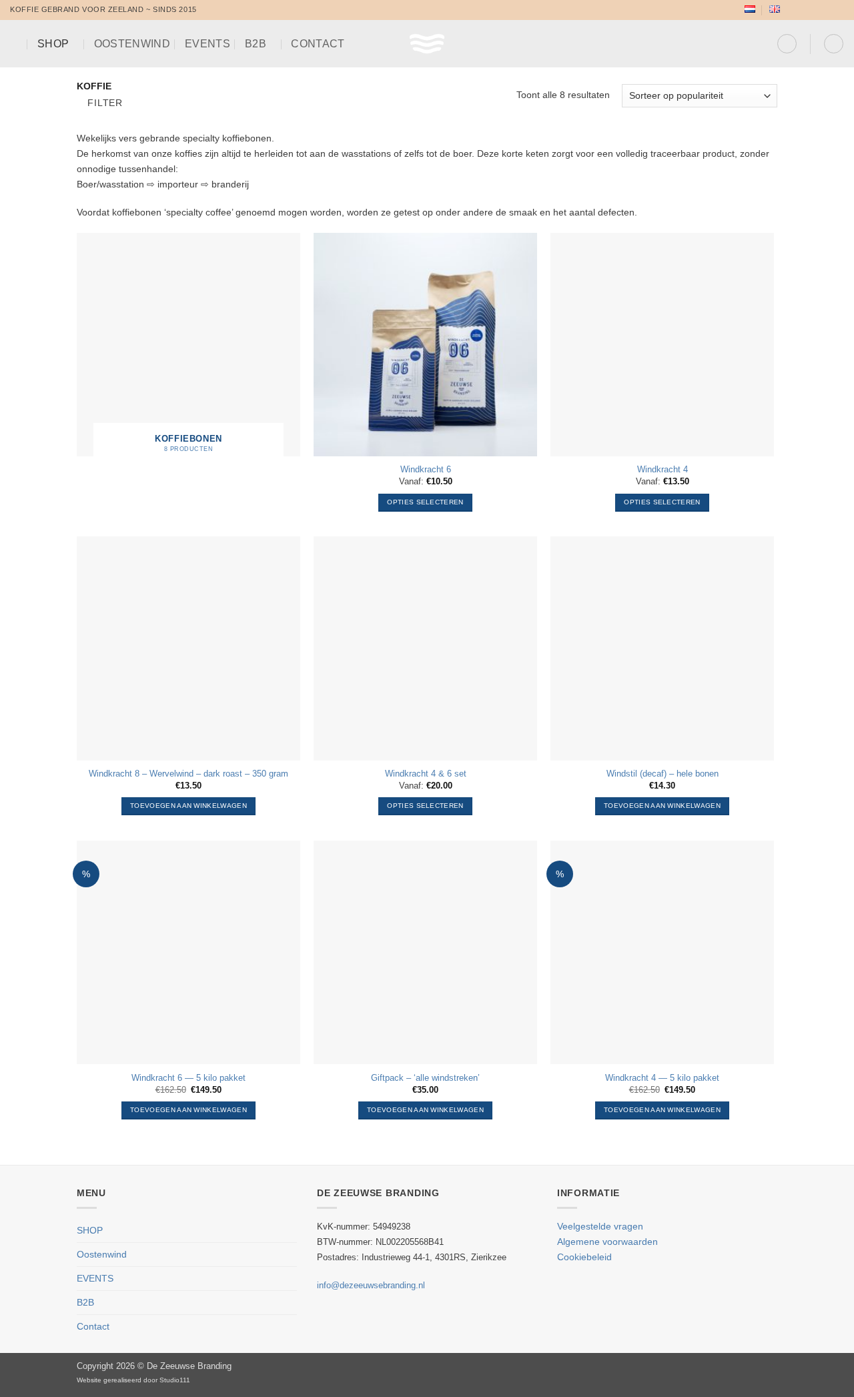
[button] (787, 43)
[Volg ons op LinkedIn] (838, 10)
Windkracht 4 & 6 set (425, 774)
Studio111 (174, 1380)
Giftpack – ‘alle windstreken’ (425, 1078)
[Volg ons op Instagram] (803, 10)
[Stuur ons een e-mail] (827, 10)
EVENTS (207, 43)
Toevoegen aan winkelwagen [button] (188, 805)
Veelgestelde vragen (600, 1226)
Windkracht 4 (662, 469)
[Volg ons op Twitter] (815, 10)
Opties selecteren (425, 502)
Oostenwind (132, 43)
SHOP (53, 43)
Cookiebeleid (584, 1257)
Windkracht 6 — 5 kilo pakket (188, 1078)
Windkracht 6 (425, 469)
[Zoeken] (16, 43)
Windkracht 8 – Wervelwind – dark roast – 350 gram (188, 774)
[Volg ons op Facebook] (792, 10)
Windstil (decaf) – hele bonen (662, 774)
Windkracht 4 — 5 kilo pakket (662, 1078)
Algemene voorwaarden (607, 1241)
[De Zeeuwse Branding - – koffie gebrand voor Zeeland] (427, 44)
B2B (255, 43)
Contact (317, 43)
